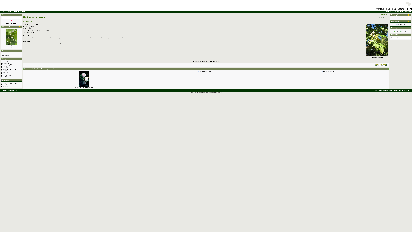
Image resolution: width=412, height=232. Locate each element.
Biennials (4, 63)
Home (3, 12)
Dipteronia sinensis (19, 12)
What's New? (6, 27)
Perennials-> (5, 65)
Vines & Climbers (6, 77)
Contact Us (4, 86)
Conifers (3, 72)
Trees (9, 12)
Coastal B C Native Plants (8, 69)
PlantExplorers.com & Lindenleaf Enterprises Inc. (211, 92)
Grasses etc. (4, 66)
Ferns (3, 74)
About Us (4, 54)
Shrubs (3, 68)
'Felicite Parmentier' (84, 87)
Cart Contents (399, 12)
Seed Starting (5, 55)
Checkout (408, 12)
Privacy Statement (6, 85)
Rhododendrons (6, 75)
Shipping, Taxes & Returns (9, 83)
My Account (389, 12)
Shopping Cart (395, 15)
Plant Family (395, 21)
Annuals (3, 62)
